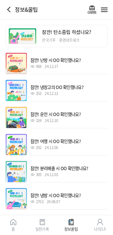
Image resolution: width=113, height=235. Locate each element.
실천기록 (42, 228)
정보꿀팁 (71, 228)
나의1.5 (99, 228)
